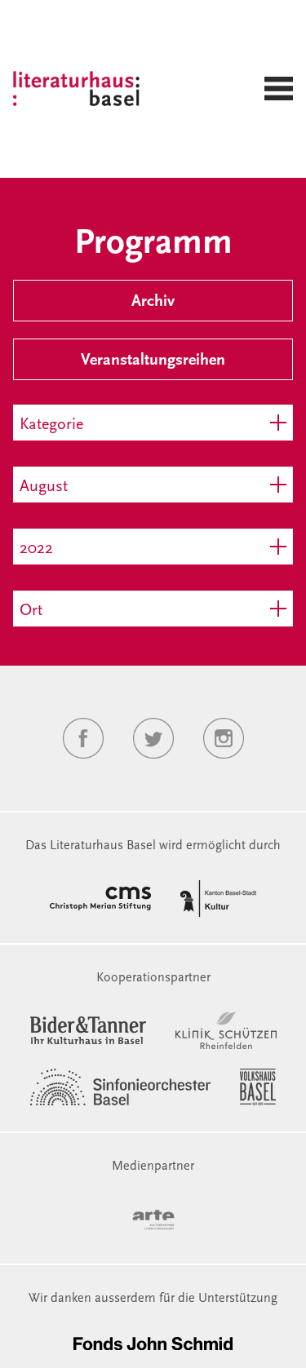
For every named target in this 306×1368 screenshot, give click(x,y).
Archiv (153, 302)
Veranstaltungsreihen (153, 360)
